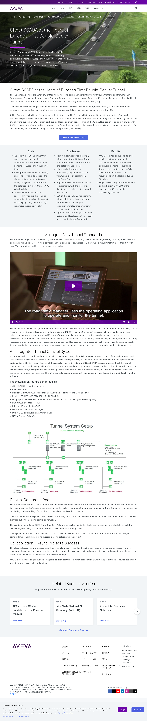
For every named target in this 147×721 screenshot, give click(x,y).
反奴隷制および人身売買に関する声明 (71, 673)
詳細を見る (61, 620)
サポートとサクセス (95, 2)
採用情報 (66, 659)
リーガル (105, 646)
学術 (70, 2)
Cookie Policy (24, 717)
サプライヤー (87, 672)
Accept (122, 710)
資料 (87, 8)
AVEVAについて (100, 8)
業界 (79, 8)
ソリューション (57, 8)
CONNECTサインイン (125, 2)
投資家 (65, 646)
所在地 (104, 659)
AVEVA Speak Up (69, 665)
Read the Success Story (73, 137)
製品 (70, 8)
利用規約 (105, 653)
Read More (17, 620)
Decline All (137, 710)
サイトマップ (107, 674)
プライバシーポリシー (91, 659)
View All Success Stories (73, 630)
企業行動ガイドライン (91, 665)
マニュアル (86, 646)
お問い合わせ (110, 2)
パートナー (62, 2)
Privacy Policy (8, 717)
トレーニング (80, 2)
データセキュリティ (90, 653)
